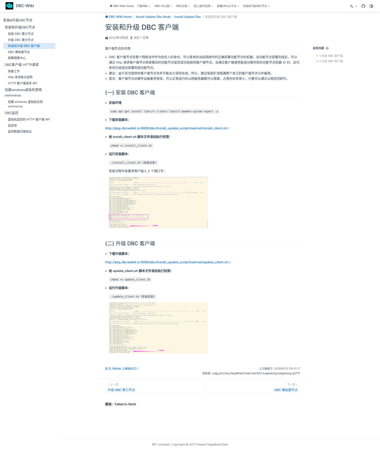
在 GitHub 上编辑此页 (124, 368)
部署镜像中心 (17, 58)
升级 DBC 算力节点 (21, 40)
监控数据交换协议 (20, 131)
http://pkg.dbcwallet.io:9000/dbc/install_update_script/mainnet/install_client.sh (167, 128)
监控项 (12, 125)
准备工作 (14, 71)
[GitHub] (363, 6)
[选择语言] (354, 6)
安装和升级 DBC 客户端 (24, 46)
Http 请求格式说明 (20, 77)
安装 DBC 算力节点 (21, 34)
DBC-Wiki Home (123, 6)
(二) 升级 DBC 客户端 (329, 61)
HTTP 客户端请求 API (22, 83)
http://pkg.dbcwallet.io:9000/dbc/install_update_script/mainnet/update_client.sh (168, 262)
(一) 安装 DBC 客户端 (329, 55)
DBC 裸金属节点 (19, 52)
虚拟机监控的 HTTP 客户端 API (29, 119)
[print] (327, 48)
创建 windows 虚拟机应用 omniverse (25, 104)
